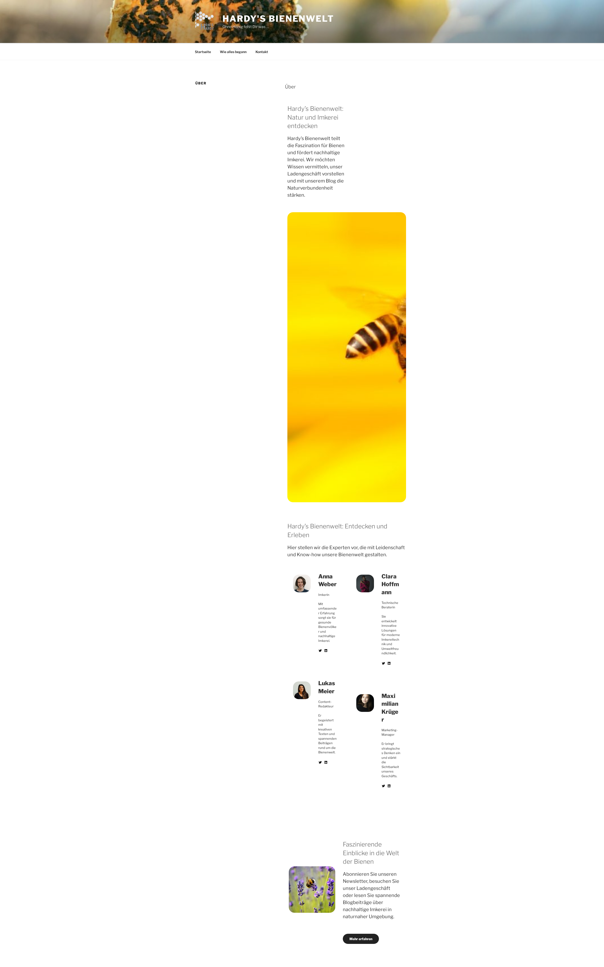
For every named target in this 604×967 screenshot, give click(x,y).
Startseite (203, 52)
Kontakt (262, 52)
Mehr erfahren (360, 939)
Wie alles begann (233, 52)
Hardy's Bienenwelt (278, 18)
